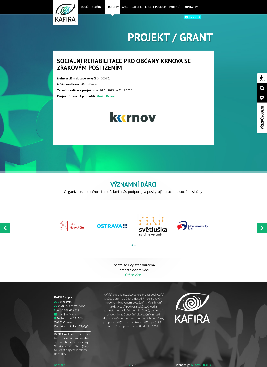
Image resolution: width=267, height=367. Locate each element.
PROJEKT (202, 365)
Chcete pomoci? (155, 7)
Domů (85, 7)
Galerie (137, 7)
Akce (125, 7)
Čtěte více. (133, 274)
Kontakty (191, 7)
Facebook (194, 17)
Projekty (113, 7)
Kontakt (59, 365)
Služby (97, 7)
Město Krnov (106, 96)
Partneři (175, 7)
